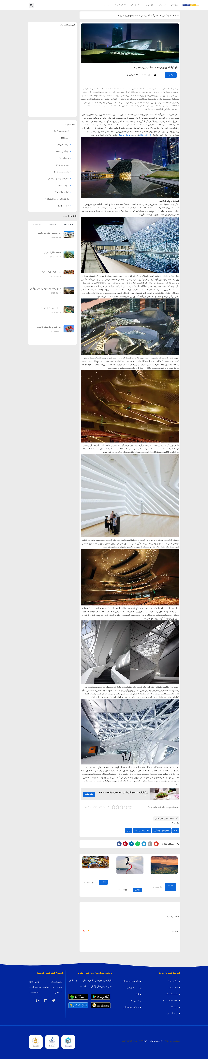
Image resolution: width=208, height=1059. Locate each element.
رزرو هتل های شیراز (64, 86)
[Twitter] (53, 1000)
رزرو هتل (174, 4)
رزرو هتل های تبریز (40, 86)
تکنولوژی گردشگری (161, 830)
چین (128, 830)
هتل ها (66, 206)
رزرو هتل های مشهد (40, 42)
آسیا (175, 830)
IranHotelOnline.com (152, 1041)
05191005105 (34, 982)
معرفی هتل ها (120, 4)
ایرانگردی (162, 4)
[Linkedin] (45, 1000)
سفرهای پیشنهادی (61, 179)
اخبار (67, 138)
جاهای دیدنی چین (142, 830)
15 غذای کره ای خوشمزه (51, 272)
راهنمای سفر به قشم (65, 102)
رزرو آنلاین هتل (145, 135)
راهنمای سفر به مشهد (40, 36)
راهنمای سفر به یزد (40, 102)
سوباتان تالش (170, 877)
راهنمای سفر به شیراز (65, 80)
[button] (31, 5)
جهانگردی (149, 4)
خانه (177, 16)
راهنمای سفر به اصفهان (40, 58)
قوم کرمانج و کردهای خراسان (49, 327)
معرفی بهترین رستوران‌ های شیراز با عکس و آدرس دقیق (97, 873)
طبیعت (170, 889)
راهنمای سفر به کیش (65, 58)
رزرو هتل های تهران (64, 42)
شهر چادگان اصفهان (52, 252)
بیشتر (107, 4)
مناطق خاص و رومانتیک (59, 199)
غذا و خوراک (64, 192)
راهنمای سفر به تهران (65, 36)
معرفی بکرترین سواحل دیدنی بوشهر (46, 288)
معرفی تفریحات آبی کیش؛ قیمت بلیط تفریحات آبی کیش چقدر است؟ (130, 880)
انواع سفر (65, 145)
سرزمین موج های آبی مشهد (49, 233)
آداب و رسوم (64, 131)
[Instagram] (37, 1000)
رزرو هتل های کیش (64, 64)
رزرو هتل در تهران (125, 135)
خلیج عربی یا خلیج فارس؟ (51, 308)
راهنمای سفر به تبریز (40, 80)
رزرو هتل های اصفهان (40, 64)
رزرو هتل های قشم (64, 108)
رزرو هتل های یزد (40, 108)
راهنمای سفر (135, 4)
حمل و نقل (64, 165)
